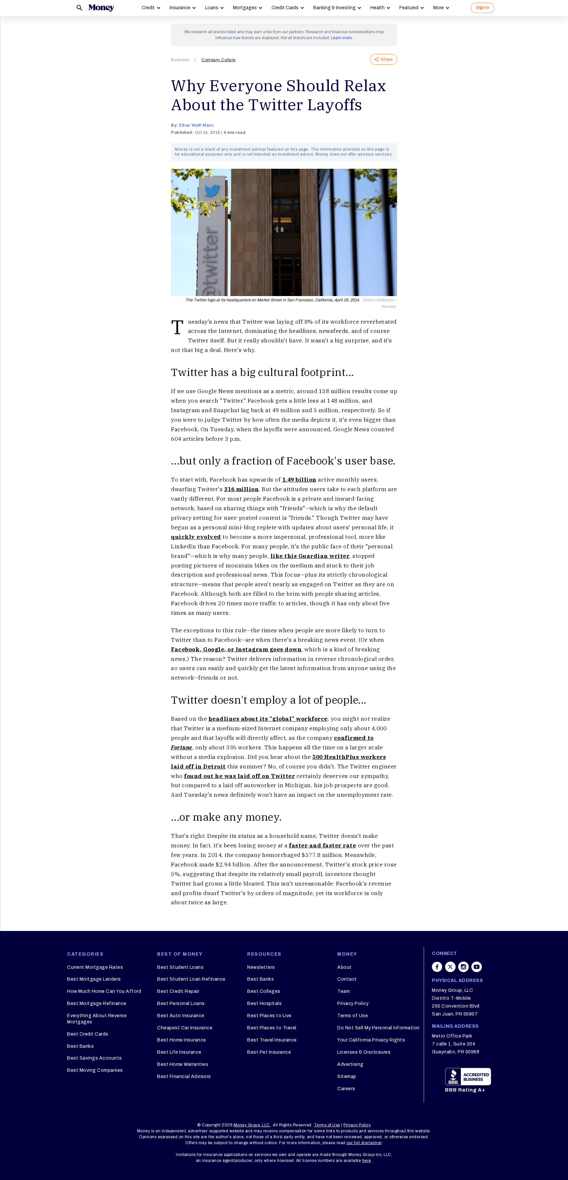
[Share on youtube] (476, 967)
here (366, 1160)
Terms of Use (352, 1015)
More (438, 7)
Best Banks (80, 1046)
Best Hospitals (264, 1003)
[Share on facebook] (437, 967)
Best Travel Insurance (272, 1040)
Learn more (341, 38)
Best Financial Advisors (184, 1076)
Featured (408, 7)
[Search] (79, 8)
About (344, 967)
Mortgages (245, 7)
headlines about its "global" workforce (268, 718)
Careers (346, 1088)
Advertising (350, 1064)
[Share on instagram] (463, 967)
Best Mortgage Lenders (94, 979)
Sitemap (346, 1076)
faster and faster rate (322, 845)
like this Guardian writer (310, 556)
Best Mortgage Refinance (97, 1003)
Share (386, 59)
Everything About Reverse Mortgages (97, 1018)
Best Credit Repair (178, 991)
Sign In (482, 7)
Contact (347, 979)
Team (343, 991)
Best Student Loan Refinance (191, 979)
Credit (148, 7)
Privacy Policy (352, 1003)
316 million (241, 489)
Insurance (180, 7)
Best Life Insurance (179, 1052)
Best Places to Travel (271, 1027)
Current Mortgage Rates (95, 967)
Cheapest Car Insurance (184, 1027)
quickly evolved (196, 536)
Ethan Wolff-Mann (196, 125)
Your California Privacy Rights (371, 1040)
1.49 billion (299, 479)
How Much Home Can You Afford (104, 991)
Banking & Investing (334, 7)
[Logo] (101, 8)
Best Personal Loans (181, 1003)
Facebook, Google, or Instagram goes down (236, 649)
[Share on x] (450, 967)
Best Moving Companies (95, 1070)
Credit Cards (285, 7)
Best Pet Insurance (269, 1052)
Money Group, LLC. (252, 1125)
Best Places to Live (269, 1015)
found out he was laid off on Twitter (239, 776)
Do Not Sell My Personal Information (378, 1027)
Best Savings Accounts (94, 1058)
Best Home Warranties (182, 1064)
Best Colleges (263, 991)
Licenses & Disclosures (363, 1052)
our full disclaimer (364, 1143)
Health (377, 7)
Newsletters (261, 967)
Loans (211, 7)
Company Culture (218, 60)
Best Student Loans (180, 967)
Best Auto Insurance (180, 1015)
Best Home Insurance (181, 1040)
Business (180, 60)
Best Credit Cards (87, 1034)
